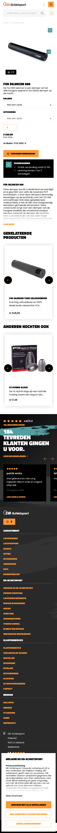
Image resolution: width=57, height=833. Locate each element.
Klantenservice (12, 648)
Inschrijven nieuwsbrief (17, 634)
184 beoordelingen (14, 424)
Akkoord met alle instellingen (28, 804)
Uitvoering (9, 112)
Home (5, 23)
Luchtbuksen (10, 538)
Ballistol (8, 702)
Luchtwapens (10, 543)
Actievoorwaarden (14, 683)
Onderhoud (9, 564)
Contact (7, 688)
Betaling (8, 668)
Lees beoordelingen (14, 456)
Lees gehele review (16, 497)
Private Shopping (13, 593)
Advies (7, 608)
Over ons (8, 613)
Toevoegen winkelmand (23, 153)
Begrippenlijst (11, 574)
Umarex (7, 707)
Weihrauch (9, 723)
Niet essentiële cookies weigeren (28, 814)
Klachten (8, 678)
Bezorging (9, 663)
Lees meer (8, 224)
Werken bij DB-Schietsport (18, 588)
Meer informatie (14, 795)
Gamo (6, 718)
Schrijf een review (13, 629)
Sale (5, 569)
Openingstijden (11, 618)
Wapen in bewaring (14, 603)
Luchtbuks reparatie (14, 598)
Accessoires (10, 559)
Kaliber (7, 98)
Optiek (7, 553)
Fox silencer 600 (17, 23)
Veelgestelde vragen (15, 653)
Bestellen (9, 658)
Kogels (7, 548)
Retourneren (10, 673)
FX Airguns (9, 713)
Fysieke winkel (11, 624)
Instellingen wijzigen (28, 823)
